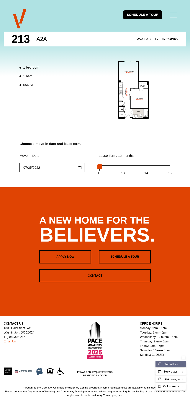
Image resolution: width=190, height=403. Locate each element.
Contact (95, 275)
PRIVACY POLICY (86, 372)
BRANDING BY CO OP (95, 375)
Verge (19, 19)
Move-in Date (29, 156)
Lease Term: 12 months (116, 156)
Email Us (10, 341)
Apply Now (65, 256)
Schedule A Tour (124, 256)
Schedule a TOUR (142, 15)
